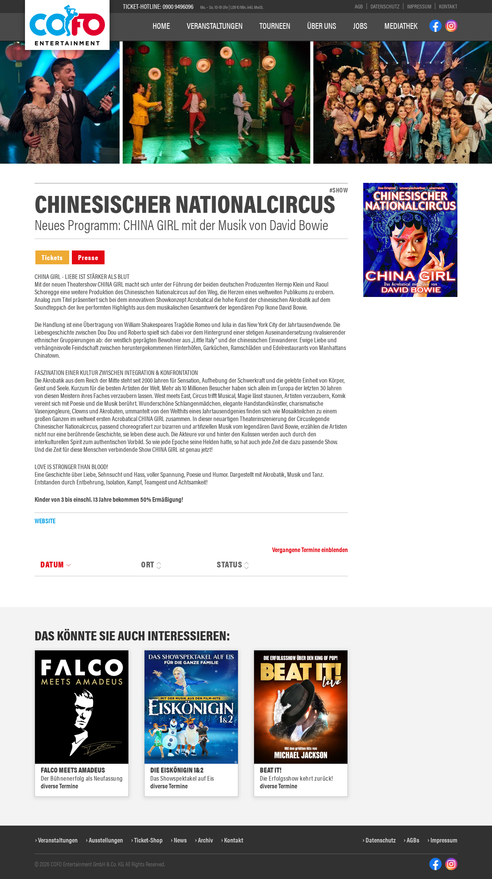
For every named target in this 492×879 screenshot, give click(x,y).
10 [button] (273, 45)
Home (161, 25)
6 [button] (235, 45)
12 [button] (298, 45)
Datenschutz (385, 6)
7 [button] (244, 45)
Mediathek (400, 25)
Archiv (205, 840)
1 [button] (191, 45)
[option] (288, 102)
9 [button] (262, 45)
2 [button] (200, 45)
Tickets (52, 257)
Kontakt (448, 6)
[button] (13, 125)
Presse (88, 257)
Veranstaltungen (215, 25)
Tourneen (274, 25)
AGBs (413, 840)
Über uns (321, 25)
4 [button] (218, 45)
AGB (359, 6)
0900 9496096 (178, 6)
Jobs (360, 25)
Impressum (419, 6)
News (180, 840)
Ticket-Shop (148, 840)
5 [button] (226, 45)
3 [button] (209, 45)
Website (45, 520)
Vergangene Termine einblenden (310, 549)
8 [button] (253, 45)
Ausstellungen (106, 840)
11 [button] (286, 45)
